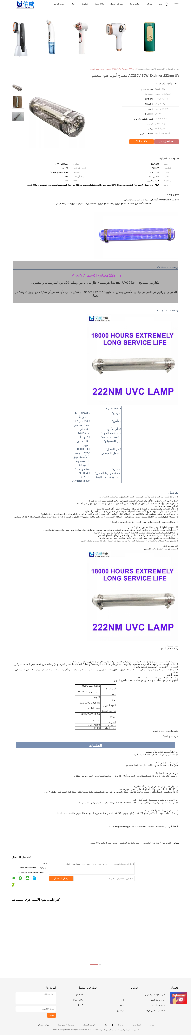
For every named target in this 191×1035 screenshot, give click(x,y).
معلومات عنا (135, 4)
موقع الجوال (43, 1025)
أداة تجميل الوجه (158, 1005)
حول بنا (120, 1025)
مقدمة (121, 995)
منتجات (149, 4)
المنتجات (137, 1025)
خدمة (122, 1005)
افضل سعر (165, 141)
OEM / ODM (78, 1000)
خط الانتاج (79, 995)
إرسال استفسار (61, 878)
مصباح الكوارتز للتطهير (130, 843)
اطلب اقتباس (59, 4)
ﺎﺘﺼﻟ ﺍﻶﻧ (140, 141)
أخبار (73, 4)
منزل (152, 1025)
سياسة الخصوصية (66, 1025)
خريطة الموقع (89, 1025)
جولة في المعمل (116, 4)
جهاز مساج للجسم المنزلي (155, 995)
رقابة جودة (99, 4)
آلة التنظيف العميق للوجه (155, 1010)
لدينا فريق (120, 1010)
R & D (80, 1005)
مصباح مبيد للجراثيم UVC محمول (103, 843)
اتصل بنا (85, 4)
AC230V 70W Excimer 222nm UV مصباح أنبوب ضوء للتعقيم (113, 69)
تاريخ (122, 1000)
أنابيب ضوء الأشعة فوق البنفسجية (157, 843)
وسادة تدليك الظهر (158, 1000)
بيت (160, 4)
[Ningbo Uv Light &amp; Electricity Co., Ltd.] (25, 5)
